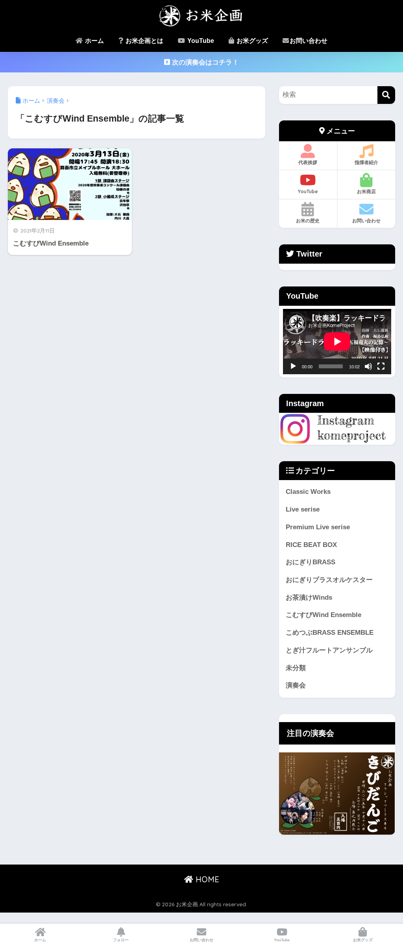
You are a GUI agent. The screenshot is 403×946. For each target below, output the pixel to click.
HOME (206, 879)
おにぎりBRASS (310, 562)
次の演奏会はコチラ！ (204, 62)
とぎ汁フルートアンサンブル (329, 650)
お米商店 (366, 191)
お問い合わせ (308, 40)
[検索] (386, 95)
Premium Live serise (318, 527)
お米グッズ (251, 40)
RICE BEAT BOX (311, 545)
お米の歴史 (308, 221)
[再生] (293, 366)
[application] (337, 341)
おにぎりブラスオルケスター (329, 580)
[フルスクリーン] (381, 366)
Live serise (303, 509)
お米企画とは (143, 40)
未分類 (296, 668)
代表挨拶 (307, 162)
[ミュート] (368, 366)
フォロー (121, 940)
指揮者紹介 (366, 162)
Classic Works (308, 491)
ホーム (93, 40)
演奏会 (296, 685)
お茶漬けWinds (309, 597)
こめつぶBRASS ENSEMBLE (329, 632)
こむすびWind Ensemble (323, 615)
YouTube (200, 40)
